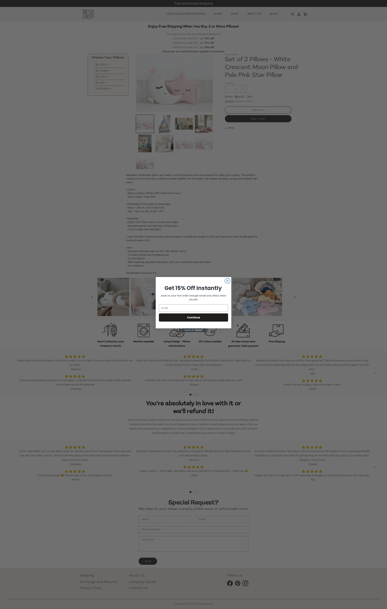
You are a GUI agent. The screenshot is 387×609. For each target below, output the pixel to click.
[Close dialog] (227, 280)
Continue (193, 317)
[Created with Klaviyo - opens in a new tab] (193, 330)
